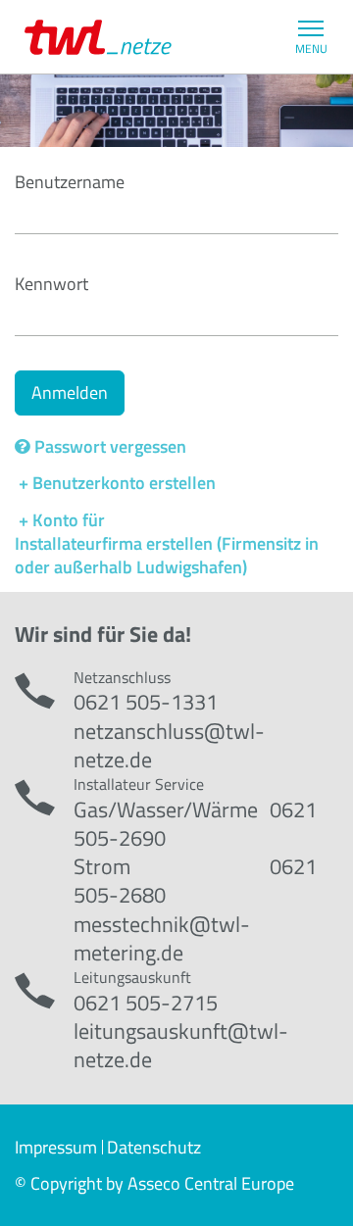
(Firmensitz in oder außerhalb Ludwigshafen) (167, 555)
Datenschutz (154, 1147)
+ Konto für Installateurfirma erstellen (114, 532)
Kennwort (51, 283)
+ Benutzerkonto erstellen (115, 482)
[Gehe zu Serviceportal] (98, 37)
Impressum (56, 1147)
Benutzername (70, 182)
